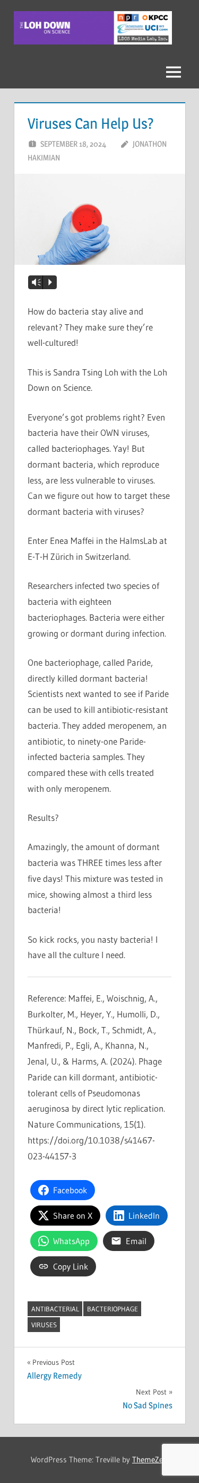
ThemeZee (149, 1459)
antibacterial (55, 1309)
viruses (44, 1324)
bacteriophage (112, 1309)
